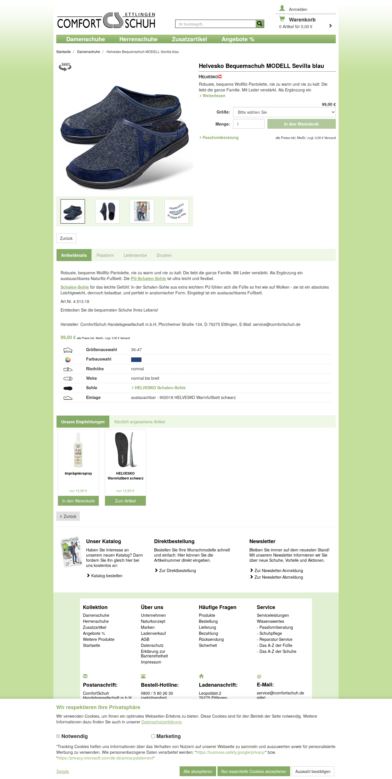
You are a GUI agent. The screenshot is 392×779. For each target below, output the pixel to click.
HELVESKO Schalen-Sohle (160, 387)
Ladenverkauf (153, 633)
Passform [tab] (105, 255)
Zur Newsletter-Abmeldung (278, 577)
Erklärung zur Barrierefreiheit (154, 654)
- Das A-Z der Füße (274, 645)
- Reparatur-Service (274, 639)
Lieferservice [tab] (135, 255)
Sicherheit (208, 645)
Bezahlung (208, 633)
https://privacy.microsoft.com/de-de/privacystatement (105, 758)
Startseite (91, 645)
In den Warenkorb (301, 124)
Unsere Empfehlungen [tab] (83, 421)
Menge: (223, 124)
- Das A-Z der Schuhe (276, 651)
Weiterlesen (214, 95)
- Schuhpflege (269, 633)
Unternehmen (153, 615)
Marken (148, 627)
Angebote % (94, 633)
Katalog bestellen (106, 575)
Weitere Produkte (99, 639)
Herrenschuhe (96, 621)
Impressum (151, 662)
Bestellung (208, 621)
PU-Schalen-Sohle (148, 278)
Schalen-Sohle (75, 287)
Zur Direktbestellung (177, 570)
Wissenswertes (270, 621)
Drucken (164, 255)
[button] (66, 146)
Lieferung (207, 627)
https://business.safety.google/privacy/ (230, 752)
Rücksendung (211, 639)
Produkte (207, 615)
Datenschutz (152, 645)
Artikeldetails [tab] (74, 255)
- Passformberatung (275, 627)
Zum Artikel (125, 501)
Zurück (66, 238)
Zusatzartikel (94, 627)
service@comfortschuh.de (280, 692)
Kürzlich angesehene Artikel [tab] (140, 421)
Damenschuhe (96, 615)
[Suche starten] (260, 24)
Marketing (168, 736)
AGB (145, 639)
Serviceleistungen (273, 615)
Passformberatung (221, 137)
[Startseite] (112, 17)
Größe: (223, 112)
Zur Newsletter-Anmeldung (278, 570)
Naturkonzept (153, 621)
